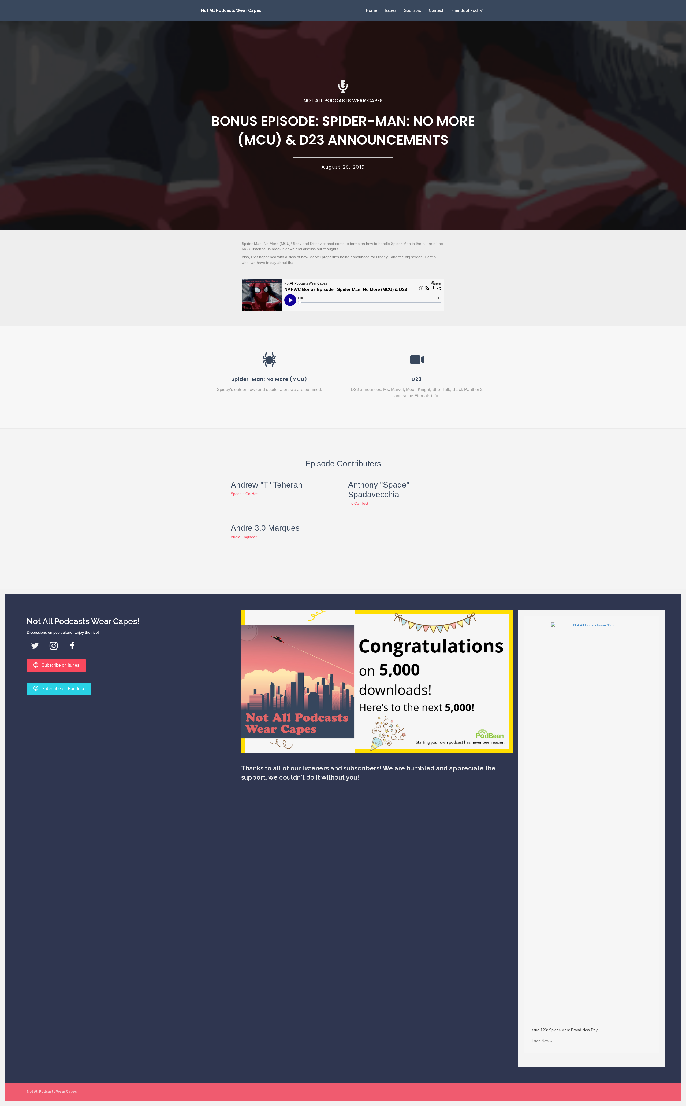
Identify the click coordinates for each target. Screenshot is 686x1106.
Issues (390, 10)
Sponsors (412, 10)
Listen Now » (541, 1041)
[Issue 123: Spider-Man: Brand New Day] (591, 823)
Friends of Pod (464, 10)
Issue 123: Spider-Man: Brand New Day (564, 1030)
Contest (436, 10)
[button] (481, 10)
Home (371, 10)
